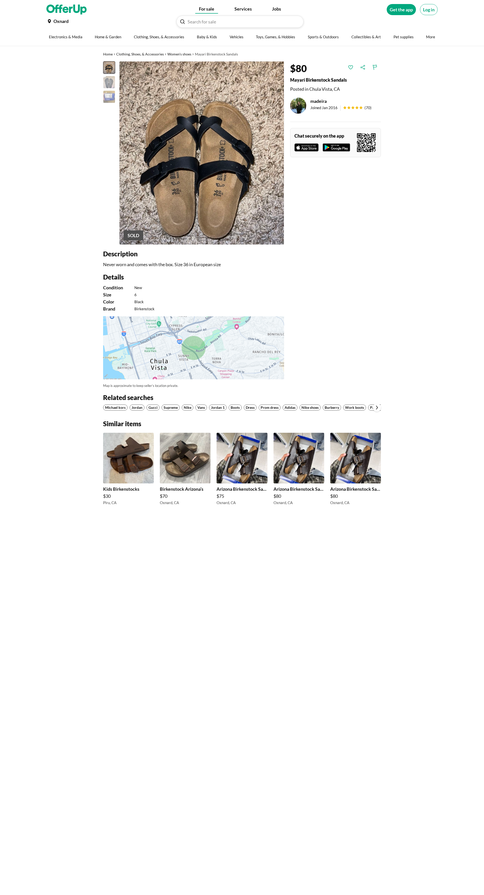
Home (108, 54)
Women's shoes (179, 54)
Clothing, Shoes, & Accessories (140, 54)
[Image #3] (109, 96)
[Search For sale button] (182, 22)
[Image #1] (109, 67)
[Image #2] (109, 82)
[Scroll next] (377, 408)
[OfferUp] (66, 10)
